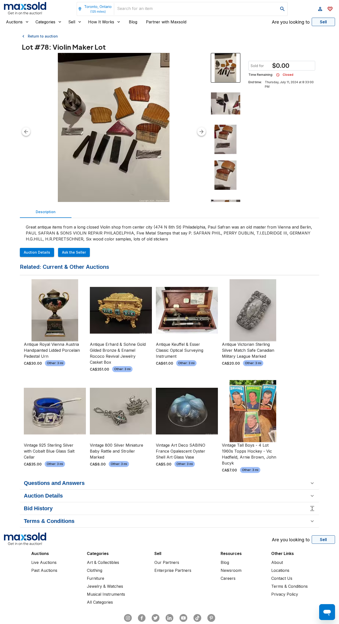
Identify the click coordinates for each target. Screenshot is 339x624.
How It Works (101, 21)
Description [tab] (46, 212)
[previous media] (26, 131)
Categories (45, 21)
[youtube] (183, 618)
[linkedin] (169, 618)
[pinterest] (211, 618)
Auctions (14, 21)
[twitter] (156, 618)
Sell (71, 21)
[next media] (201, 131)
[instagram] (128, 618)
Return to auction (43, 36)
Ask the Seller (74, 252)
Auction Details (37, 252)
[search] (282, 9)
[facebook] (142, 618)
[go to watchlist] (330, 9)
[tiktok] (197, 618)
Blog (133, 21)
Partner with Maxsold (166, 21)
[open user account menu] (320, 9)
